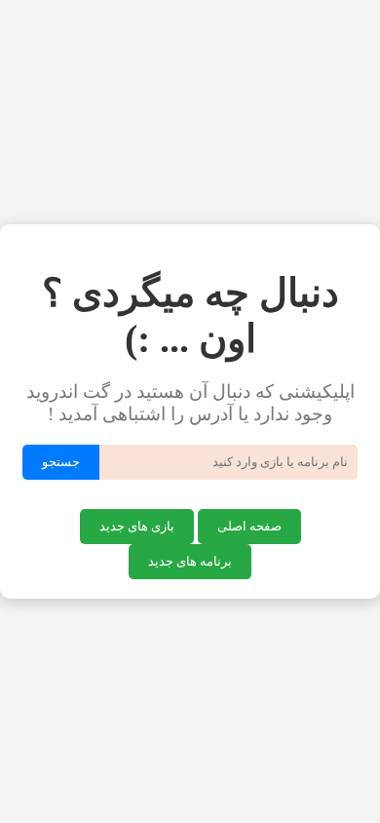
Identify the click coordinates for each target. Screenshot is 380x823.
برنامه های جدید (190, 561)
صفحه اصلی (249, 526)
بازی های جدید (136, 526)
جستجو (61, 461)
